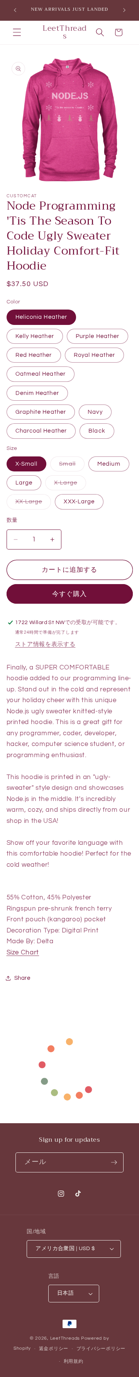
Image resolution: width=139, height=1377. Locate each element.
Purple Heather (97, 336)
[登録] (114, 1162)
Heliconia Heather (41, 317)
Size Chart (23, 952)
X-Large (68, 484)
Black (96, 431)
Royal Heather (94, 355)
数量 (12, 520)
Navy (95, 412)
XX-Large (31, 503)
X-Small (26, 464)
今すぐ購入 (69, 594)
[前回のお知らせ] (15, 10)
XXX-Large (79, 501)
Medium (108, 464)
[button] (17, 32)
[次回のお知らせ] (124, 10)
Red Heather (33, 355)
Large (24, 483)
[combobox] (25, 1321)
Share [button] (22, 978)
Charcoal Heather (41, 431)
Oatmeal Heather (40, 374)
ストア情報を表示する (45, 644)
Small (70, 465)
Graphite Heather (40, 412)
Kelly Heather (34, 336)
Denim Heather (37, 393)
